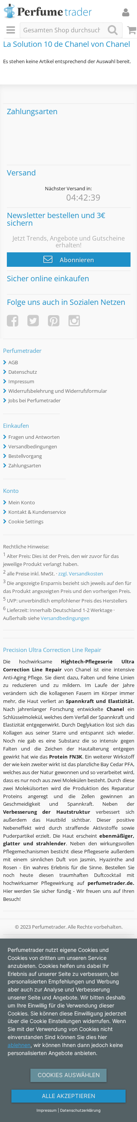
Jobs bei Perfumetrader (34, 400)
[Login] (125, 12)
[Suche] (112, 30)
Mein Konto (21, 502)
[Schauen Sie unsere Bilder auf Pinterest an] (53, 320)
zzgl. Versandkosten (80, 573)
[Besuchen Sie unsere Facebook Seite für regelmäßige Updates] (12, 320)
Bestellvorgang (25, 456)
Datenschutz (22, 371)
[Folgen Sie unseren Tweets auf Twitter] (33, 320)
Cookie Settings (25, 521)
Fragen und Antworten (34, 437)
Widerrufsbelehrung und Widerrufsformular (57, 390)
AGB (13, 362)
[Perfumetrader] (48, 11)
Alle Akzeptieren (68, 1096)
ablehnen (19, 1045)
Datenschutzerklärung (80, 1110)
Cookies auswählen (69, 1075)
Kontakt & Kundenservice (37, 511)
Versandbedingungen (32, 446)
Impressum (21, 381)
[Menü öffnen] (12, 30)
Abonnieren (76, 260)
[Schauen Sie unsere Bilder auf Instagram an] (74, 320)
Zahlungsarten (24, 465)
